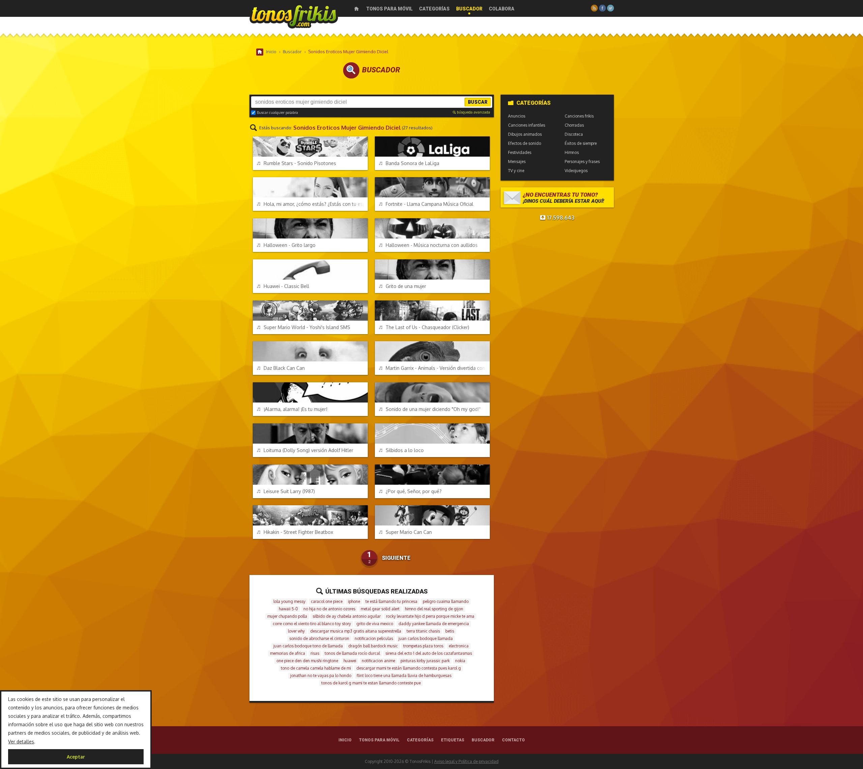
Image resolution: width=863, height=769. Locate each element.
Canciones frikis (579, 116)
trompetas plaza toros (423, 645)
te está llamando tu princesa (391, 601)
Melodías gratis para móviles (293, 16)
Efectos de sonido (524, 143)
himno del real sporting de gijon (434, 608)
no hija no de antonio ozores (329, 608)
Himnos (572, 152)
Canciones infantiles (526, 125)
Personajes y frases (582, 161)
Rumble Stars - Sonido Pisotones (300, 163)
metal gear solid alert (380, 608)
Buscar (477, 102)
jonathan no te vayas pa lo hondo (320, 675)
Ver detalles (21, 741)
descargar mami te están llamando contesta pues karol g (408, 668)
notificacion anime (378, 660)
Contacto (513, 740)
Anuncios (516, 116)
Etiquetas (452, 740)
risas (314, 653)
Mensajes (517, 161)
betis (449, 631)
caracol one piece (327, 601)
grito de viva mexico (374, 623)
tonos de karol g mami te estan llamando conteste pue (371, 682)
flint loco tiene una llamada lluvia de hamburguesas (404, 675)
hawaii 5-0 (288, 608)
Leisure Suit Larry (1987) (289, 491)
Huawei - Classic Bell (286, 286)
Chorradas (574, 125)
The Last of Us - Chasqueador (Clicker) (427, 327)
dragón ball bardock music (373, 645)
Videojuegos (576, 170)
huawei (350, 660)
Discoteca (574, 134)
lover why (296, 631)
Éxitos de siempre (581, 143)
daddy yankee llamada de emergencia (433, 623)
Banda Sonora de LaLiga (412, 163)
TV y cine (516, 170)
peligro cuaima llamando (446, 601)
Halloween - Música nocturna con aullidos (432, 245)
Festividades (519, 152)
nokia (460, 660)
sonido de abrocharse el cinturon (319, 638)
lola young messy (289, 601)
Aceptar (76, 757)
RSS (594, 8)
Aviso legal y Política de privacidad (466, 761)
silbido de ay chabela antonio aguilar (347, 616)
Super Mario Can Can (409, 532)
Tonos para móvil (389, 8)
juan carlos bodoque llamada (425, 638)
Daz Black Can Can (284, 368)
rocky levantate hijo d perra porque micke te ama (430, 616)
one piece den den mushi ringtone (307, 660)
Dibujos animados (525, 134)
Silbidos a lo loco (405, 450)
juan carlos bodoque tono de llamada (308, 645)
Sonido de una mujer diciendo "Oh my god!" (433, 409)
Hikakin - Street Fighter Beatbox (298, 532)
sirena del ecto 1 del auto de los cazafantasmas (428, 653)
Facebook (602, 8)
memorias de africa (287, 653)
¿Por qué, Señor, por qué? (414, 491)
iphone (354, 601)
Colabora (501, 8)
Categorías (434, 8)
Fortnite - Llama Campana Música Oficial (429, 204)
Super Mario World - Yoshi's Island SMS (307, 327)
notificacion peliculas (374, 638)
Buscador (469, 8)
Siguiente (396, 558)
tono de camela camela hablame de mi (316, 668)
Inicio (356, 8)
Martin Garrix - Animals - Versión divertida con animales (438, 368)
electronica (459, 645)
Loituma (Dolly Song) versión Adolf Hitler (308, 450)
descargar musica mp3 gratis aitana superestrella (355, 631)
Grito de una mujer (406, 286)
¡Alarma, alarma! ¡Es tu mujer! (295, 409)
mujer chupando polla (287, 616)
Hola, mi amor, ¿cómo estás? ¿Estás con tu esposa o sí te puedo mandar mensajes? (316, 204)
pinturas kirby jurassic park (425, 660)
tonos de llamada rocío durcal (352, 653)
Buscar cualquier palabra (277, 112)
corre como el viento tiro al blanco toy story (312, 623)
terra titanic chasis (423, 631)
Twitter (610, 8)
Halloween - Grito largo (290, 245)
